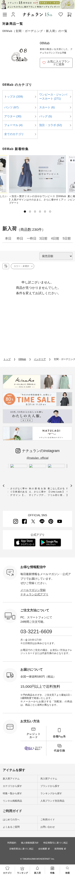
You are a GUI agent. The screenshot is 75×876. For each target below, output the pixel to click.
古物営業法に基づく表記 (21, 848)
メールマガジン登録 (33, 590)
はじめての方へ (11, 819)
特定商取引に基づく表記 (55, 842)
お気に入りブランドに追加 (58, 63)
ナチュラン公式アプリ (34, 594)
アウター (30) (12, 116)
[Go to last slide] (3, 485)
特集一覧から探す (12, 793)
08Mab (22, 359)
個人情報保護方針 (30, 842)
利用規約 (11, 842)
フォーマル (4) (13, 125)
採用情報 (58, 849)
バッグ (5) (45, 116)
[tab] (25, 211)
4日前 (55, 238)
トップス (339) (13, 96)
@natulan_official (37, 457)
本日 (8, 238)
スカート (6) (47, 107)
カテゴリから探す (12, 786)
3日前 (43, 238)
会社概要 (42, 849)
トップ (7, 359)
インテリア (40, 359)
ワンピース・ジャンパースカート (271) (53, 96)
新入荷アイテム (11, 778)
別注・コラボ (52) (50, 125)
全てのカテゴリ (14, 134)
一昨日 (31, 238)
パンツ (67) (11, 107)
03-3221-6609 (36, 631)
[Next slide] (71, 485)
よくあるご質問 (11, 827)
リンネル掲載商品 (12, 800)
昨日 (20, 238)
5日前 (67, 238)
